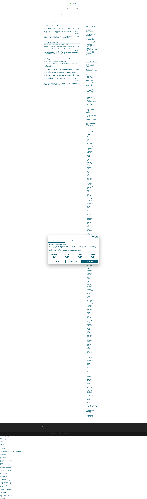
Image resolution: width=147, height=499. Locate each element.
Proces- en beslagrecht (52, 36)
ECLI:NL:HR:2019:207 (56, 25)
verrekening (59, 53)
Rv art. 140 (51, 37)
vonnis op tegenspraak (66, 37)
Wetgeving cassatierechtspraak (90, 125)
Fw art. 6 (70, 83)
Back (1, 496)
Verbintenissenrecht (90, 118)
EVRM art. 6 (64, 36)
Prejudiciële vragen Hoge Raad (54, 51)
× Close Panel (2, 498)
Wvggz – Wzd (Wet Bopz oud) (90, 127)
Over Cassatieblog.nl (4, 439)
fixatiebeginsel (51, 52)
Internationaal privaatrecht (91, 92)
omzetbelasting (67, 52)
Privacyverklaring (60, 433)
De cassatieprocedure (91, 412)
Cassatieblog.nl (4, 436)
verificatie (55, 53)
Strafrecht (88, 116)
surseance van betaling (48, 53)
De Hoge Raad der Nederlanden (90, 411)
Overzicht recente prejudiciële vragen (51, 42)
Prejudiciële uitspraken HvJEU (90, 110)
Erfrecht (87, 76)
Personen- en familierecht (91, 107)
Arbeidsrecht (88, 67)
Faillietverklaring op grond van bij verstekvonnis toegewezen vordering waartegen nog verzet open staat (61, 59)
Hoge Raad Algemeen (90, 84)
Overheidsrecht (89, 104)
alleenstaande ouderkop (69, 51)
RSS (43, 428)
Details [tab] (73, 240)
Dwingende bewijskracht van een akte (91, 35)
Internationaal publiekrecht (91, 95)
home (68, 8)
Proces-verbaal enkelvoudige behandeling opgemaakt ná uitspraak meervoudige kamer (91, 38)
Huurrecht (88, 85)
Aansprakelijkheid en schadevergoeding (90, 66)
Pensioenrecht (88, 105)
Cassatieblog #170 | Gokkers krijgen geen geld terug (91, 56)
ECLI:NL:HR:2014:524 (55, 63)
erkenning (77, 51)
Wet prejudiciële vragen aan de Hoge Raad (91, 418)
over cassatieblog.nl (74, 8)
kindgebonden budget (59, 52)
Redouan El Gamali (64, 22)
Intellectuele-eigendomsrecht (89, 91)
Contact (1, 441)
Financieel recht (89, 78)
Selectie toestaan (73, 261)
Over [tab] (91, 240)
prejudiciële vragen (74, 52)
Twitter (43, 426)
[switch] (67, 257)
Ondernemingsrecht (90, 101)
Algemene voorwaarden (52, 433)
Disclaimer (66, 433)
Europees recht (89, 77)
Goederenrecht (89, 80)
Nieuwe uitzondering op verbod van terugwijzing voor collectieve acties (91, 41)
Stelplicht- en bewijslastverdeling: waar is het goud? (91, 49)
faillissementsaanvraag (63, 83)
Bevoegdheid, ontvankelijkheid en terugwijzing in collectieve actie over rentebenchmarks (91, 46)
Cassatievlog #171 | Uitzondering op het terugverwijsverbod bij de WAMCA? (91, 53)
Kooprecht (88, 97)
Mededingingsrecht (89, 98)
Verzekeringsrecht (89, 123)
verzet (60, 37)
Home (1, 438)
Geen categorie (3, 457)
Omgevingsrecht (89, 100)
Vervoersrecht (88, 121)
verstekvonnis (56, 37)
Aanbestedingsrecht (90, 64)
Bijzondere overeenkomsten (91, 70)
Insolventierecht (51, 83)
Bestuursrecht (88, 69)
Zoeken (1, 442)
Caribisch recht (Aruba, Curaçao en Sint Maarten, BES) (91, 73)
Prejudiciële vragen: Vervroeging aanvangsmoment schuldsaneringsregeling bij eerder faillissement (91, 31)
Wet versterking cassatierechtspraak (90, 416)
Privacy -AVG (88, 114)
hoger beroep (69, 36)
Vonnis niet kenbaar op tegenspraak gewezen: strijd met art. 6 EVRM (57, 21)
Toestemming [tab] (56, 240)
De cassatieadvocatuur (91, 414)
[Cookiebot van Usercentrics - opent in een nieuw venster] (93, 237)
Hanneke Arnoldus (64, 44)
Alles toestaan (90, 261)
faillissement (46, 52)
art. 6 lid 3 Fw (53, 72)
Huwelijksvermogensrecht (91, 86)
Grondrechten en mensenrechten (89, 82)
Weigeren (57, 261)
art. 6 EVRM (63, 31)
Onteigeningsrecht (89, 102)
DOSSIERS (2, 444)
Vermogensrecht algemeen (91, 119)
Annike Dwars (63, 61)
